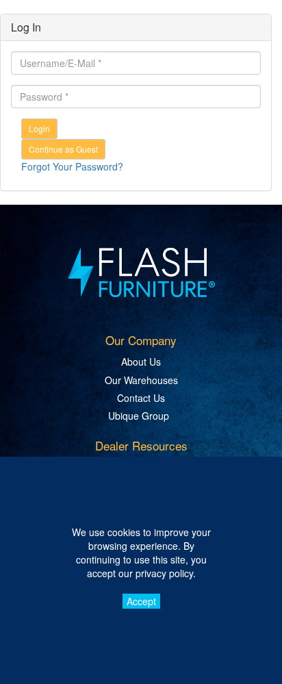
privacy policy (164, 573)
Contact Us (141, 398)
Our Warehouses (141, 380)
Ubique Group (138, 415)
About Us (141, 361)
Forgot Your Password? (72, 166)
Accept (141, 601)
